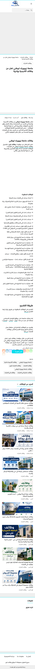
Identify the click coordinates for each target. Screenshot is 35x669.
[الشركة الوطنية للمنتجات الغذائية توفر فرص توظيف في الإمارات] (17, 558)
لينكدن (11, 320)
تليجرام (5, 320)
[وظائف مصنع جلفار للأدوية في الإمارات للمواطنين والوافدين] (17, 398)
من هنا (26, 311)
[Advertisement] (17, 32)
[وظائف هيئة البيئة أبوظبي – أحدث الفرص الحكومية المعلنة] (17, 489)
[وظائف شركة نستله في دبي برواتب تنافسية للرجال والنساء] (17, 421)
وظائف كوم (24, 117)
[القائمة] (31, 3)
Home (31, 57)
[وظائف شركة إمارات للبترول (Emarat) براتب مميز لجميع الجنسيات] (17, 512)
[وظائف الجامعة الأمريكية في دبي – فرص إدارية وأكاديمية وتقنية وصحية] (17, 535)
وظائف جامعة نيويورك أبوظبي (23, 146)
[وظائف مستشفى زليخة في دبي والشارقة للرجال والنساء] (17, 467)
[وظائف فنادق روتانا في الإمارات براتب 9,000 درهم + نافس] (17, 444)
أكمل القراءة (18, 352)
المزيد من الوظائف (26, 384)
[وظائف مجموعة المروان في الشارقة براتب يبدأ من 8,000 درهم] (17, 580)
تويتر (15, 320)
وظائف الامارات (24, 57)
